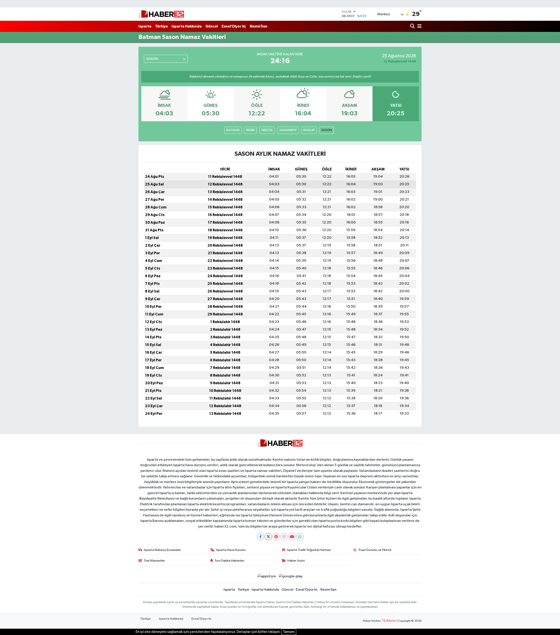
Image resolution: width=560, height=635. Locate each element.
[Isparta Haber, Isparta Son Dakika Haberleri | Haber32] (161, 14)
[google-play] (291, 576)
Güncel (211, 26)
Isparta (144, 26)
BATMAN (233, 130)
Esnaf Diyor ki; (234, 26)
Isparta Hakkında (187, 26)
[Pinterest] (276, 536)
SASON (326, 130)
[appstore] (266, 576)
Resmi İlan (258, 26)
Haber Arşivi (296, 560)
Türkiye (161, 26)
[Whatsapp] (299, 536)
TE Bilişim (389, 620)
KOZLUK (309, 130)
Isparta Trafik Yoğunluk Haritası (309, 550)
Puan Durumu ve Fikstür (375, 550)
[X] (268, 536)
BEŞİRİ (250, 130)
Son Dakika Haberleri (229, 560)
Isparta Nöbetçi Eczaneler (162, 550)
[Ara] (413, 26)
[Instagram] (284, 536)
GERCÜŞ (267, 130)
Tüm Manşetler (154, 560)
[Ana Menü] (419, 26)
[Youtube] (292, 536)
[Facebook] (260, 536)
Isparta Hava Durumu (231, 550)
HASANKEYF (288, 130)
